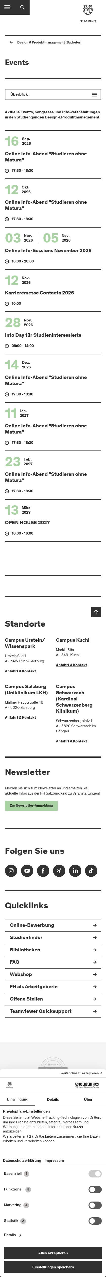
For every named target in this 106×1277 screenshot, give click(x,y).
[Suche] (22, 7)
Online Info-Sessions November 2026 (48, 251)
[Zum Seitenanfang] (96, 612)
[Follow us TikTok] (91, 872)
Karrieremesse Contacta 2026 (39, 293)
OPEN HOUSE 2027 (27, 523)
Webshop (21, 974)
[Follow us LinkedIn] (75, 872)
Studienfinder (26, 938)
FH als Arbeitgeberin (34, 987)
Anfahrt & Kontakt (20, 671)
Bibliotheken (25, 950)
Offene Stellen (26, 999)
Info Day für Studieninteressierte (43, 335)
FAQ (14, 962)
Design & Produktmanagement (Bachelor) (49, 42)
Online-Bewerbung (32, 925)
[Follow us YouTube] (27, 872)
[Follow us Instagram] (11, 872)
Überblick (19, 95)
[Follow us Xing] (59, 872)
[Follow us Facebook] (43, 872)
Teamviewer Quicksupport (40, 1011)
